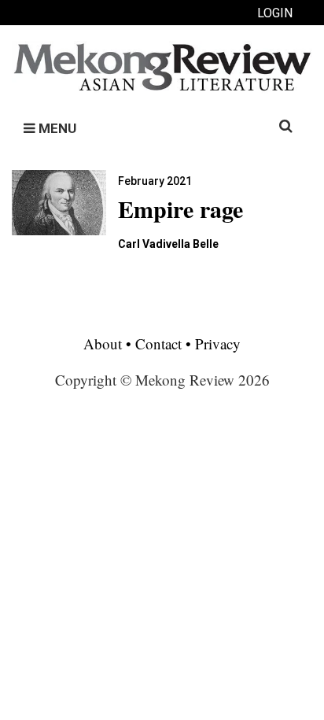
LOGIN (275, 13)
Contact (158, 343)
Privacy (218, 343)
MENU (55, 128)
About (104, 343)
